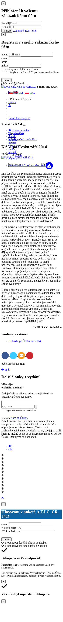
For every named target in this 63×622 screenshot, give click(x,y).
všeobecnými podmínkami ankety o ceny (30, 535)
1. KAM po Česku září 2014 (25, 341)
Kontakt (12, 152)
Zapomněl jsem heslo (25, 30)
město (4, 65)
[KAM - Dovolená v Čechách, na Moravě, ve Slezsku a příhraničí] (10, 445)
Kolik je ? (11, 527)
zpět (6, 369)
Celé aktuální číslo (26, 165)
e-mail (4, 58)
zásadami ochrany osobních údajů (16, 414)
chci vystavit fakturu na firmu (21, 69)
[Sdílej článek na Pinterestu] (29, 355)
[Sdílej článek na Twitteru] (14, 355)
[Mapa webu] (10, 449)
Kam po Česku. (19, 417)
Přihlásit (7, 30)
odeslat (6, 80)
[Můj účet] (9, 105)
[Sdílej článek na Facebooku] (5, 355)
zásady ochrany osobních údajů (23, 76)
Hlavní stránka (16, 133)
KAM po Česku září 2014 (22, 139)
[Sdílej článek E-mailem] (22, 355)
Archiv (12, 136)
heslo (4, 61)
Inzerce (12, 142)
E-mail (5, 23)
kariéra (12, 102)
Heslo (4, 26)
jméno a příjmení (10, 54)
